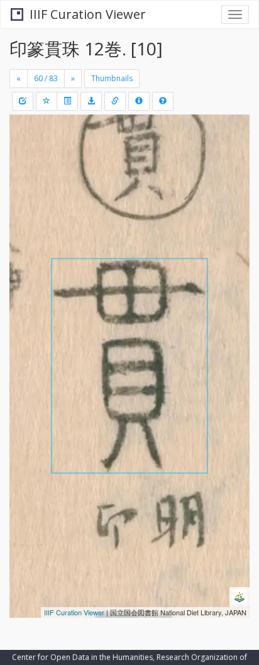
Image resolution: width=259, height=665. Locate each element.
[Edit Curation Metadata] (22, 101)
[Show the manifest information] (139, 101)
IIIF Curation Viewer (88, 14)
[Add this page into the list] (46, 101)
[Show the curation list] (67, 101)
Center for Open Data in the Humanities (82, 657)
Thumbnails (112, 78)
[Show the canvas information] (115, 101)
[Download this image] (91, 101)
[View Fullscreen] (26, 178)
